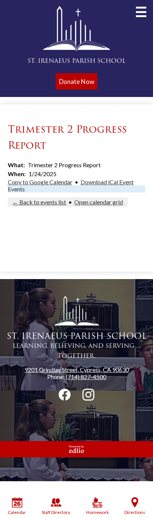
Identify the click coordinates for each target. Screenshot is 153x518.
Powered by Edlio (76, 449)
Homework (97, 512)
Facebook (65, 395)
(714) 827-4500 (86, 376)
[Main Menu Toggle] (141, 12)
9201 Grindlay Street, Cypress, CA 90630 (77, 369)
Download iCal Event (107, 181)
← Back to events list (39, 201)
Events (16, 188)
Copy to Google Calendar (40, 181)
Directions (134, 512)
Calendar (17, 512)
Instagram (88, 395)
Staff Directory (56, 512)
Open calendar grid (98, 201)
